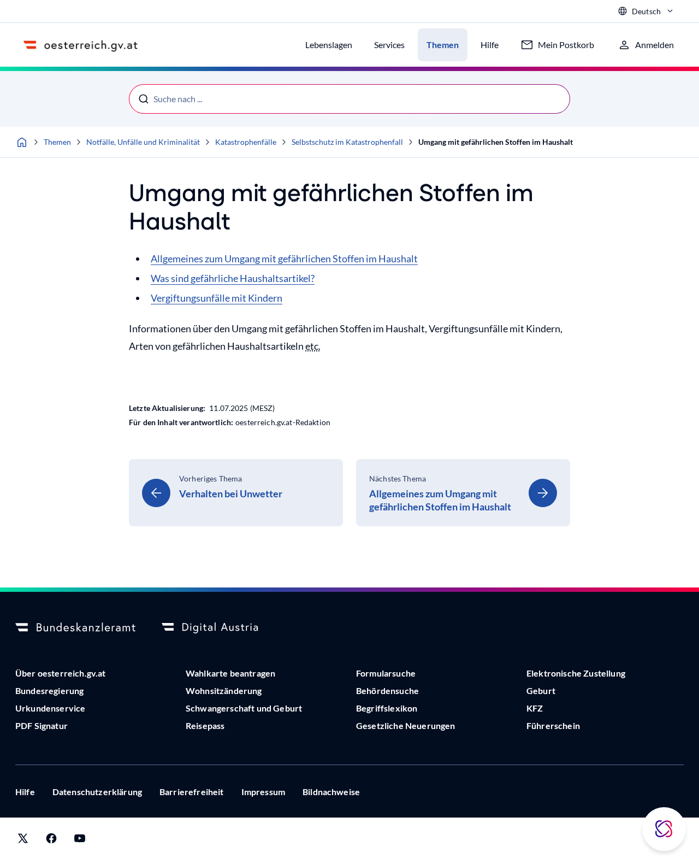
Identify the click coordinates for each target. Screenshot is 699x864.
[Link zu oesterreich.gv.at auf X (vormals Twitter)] (23, 841)
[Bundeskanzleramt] (75, 627)
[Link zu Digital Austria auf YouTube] (79, 841)
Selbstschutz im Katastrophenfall (347, 141)
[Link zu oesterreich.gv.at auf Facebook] (51, 841)
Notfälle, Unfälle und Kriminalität (143, 141)
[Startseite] (21, 142)
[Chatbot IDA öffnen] (664, 829)
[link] (236, 492)
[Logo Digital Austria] (222, 627)
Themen (57, 141)
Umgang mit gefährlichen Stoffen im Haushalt (495, 141)
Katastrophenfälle (245, 141)
